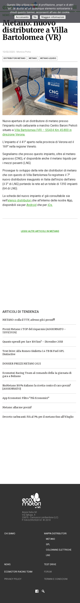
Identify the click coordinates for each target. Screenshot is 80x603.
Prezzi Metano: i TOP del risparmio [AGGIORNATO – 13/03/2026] (34, 331)
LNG (48, 555)
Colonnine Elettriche (58, 550)
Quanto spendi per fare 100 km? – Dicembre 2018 (32, 341)
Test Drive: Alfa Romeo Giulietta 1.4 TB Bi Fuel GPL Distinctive (33, 353)
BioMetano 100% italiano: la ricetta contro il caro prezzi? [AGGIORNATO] (36, 387)
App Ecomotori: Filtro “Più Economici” (25, 398)
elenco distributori (20, 200)
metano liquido (48, 58)
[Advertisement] (30, 276)
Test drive (50, 564)
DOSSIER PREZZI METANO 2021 (21, 363)
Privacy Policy (12, 579)
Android (31, 205)
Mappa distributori (55, 533)
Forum (48, 571)
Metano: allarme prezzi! (16, 407)
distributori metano (14, 58)
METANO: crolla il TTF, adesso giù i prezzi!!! (28, 319)
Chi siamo (9, 533)
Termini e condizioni (56, 579)
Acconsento (22, 17)
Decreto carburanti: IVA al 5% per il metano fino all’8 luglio (37, 416)
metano (33, 58)
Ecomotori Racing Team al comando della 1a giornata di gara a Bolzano (36, 374)
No (34, 17)
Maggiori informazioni (52, 17)
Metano (50, 539)
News (7, 564)
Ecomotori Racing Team (18, 571)
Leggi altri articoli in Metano (40, 231)
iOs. (50, 205)
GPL (48, 544)
